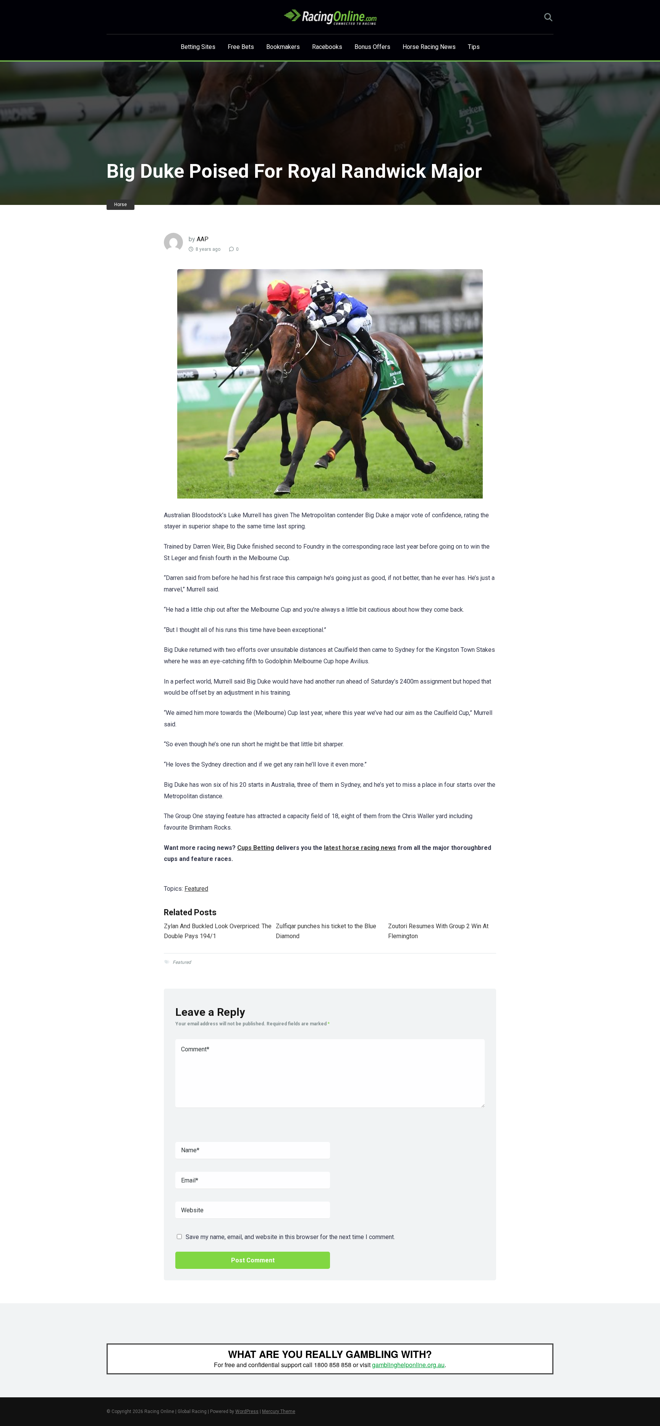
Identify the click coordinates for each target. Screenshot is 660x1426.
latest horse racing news (360, 847)
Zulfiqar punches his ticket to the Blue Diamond (326, 931)
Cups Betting (255, 847)
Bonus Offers (372, 46)
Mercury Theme (278, 1411)
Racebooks (327, 46)
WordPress (247, 1411)
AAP (203, 239)
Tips (474, 46)
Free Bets (241, 46)
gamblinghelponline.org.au (408, 1364)
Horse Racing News (429, 46)
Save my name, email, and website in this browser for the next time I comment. (290, 1237)
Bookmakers (283, 46)
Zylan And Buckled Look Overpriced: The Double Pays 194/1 (218, 931)
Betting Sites (198, 46)
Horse (120, 204)
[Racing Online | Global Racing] (330, 17)
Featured (196, 888)
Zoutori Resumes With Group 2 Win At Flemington (438, 931)
